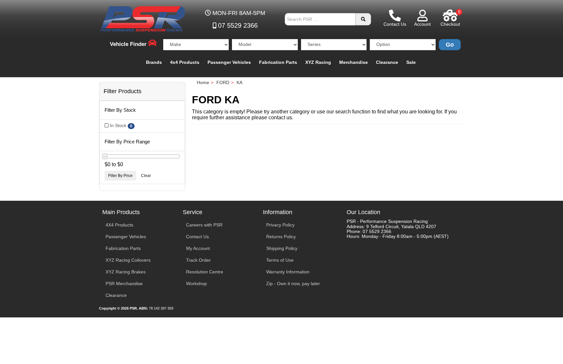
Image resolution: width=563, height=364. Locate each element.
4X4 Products (119, 224)
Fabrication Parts (278, 62)
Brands (154, 62)
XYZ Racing (318, 62)
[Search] (363, 19)
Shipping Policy (281, 248)
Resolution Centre (204, 271)
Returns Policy (281, 236)
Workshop (196, 283)
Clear (146, 175)
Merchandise (353, 62)
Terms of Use (280, 260)
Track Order (198, 260)
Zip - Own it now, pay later (293, 283)
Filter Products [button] (122, 91)
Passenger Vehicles (229, 62)
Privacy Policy (280, 224)
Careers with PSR (204, 224)
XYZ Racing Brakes (126, 271)
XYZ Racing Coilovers (128, 260)
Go (450, 44)
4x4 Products (184, 62)
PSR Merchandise (124, 283)
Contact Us (197, 236)
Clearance (387, 62)
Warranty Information (288, 271)
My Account (198, 248)
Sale (411, 62)
